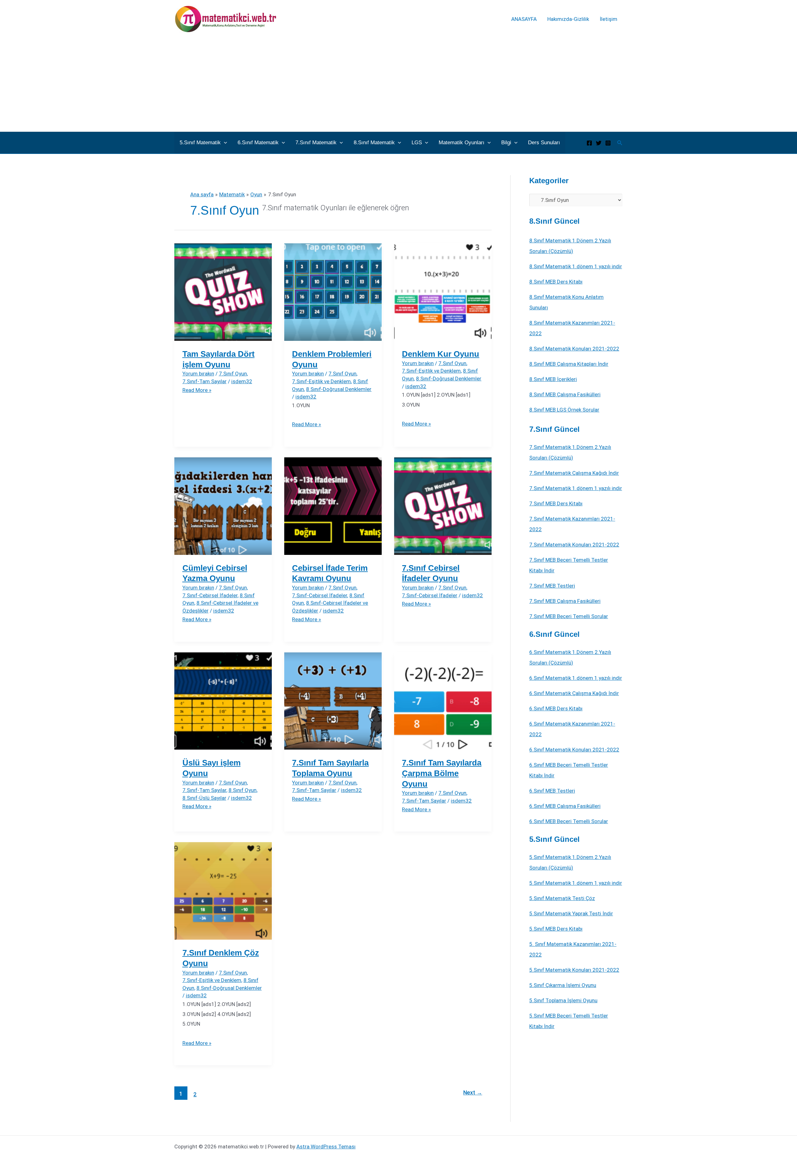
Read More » (196, 390)
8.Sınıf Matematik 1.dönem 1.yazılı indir (575, 266)
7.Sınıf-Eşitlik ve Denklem (321, 381)
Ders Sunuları (544, 142)
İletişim (608, 19)
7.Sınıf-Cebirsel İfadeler (210, 595)
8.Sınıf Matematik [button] (374, 142)
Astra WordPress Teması (326, 1146)
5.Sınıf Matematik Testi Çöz (562, 898)
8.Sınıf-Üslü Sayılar (204, 798)
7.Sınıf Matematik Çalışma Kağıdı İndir (574, 473)
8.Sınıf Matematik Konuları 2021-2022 (574, 349)
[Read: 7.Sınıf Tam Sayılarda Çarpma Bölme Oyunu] (443, 700)
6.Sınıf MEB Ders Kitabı (555, 708)
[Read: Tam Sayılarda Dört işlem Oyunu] (223, 291)
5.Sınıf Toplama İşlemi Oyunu (563, 1000)
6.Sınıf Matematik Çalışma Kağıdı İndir (574, 693)
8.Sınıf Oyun (243, 790)
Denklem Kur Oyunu (440, 354)
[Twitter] (598, 143)
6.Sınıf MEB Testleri (552, 791)
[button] (224, 143)
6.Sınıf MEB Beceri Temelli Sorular (568, 821)
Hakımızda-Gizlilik (568, 19)
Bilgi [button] (506, 142)
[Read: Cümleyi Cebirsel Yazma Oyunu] (223, 506)
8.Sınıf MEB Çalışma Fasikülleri (565, 394)
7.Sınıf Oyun (233, 373)
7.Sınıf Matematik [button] (316, 142)
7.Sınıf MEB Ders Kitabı (555, 503)
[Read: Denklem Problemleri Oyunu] (333, 291)
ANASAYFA (524, 19)
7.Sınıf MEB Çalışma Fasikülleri (565, 601)
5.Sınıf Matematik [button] (200, 142)
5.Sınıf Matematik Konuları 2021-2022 (574, 970)
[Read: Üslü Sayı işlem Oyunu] (223, 700)
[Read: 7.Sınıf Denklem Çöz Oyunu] (223, 890)
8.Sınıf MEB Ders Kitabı (555, 282)
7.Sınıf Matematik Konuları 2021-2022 (574, 544)
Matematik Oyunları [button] (461, 142)
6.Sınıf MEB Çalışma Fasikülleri (565, 806)
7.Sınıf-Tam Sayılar (204, 381)
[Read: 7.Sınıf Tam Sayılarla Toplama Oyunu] (333, 700)
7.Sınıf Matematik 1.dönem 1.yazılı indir (575, 488)
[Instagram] (608, 143)
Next (472, 1092)
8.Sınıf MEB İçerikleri (553, 379)
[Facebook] (589, 143)
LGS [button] (417, 142)
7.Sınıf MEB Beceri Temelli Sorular (568, 616)
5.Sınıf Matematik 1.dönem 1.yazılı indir (575, 883)
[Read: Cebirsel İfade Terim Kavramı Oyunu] (333, 506)
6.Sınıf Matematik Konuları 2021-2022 (574, 749)
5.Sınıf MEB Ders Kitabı (555, 929)
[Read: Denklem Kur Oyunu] (443, 291)
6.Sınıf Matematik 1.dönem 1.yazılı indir (575, 678)
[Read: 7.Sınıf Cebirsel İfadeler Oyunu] (443, 506)
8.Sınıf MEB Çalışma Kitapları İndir (568, 364)
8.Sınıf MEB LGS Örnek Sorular (564, 410)
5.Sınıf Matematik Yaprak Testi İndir (571, 913)
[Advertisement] (398, 84)
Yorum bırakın (198, 373)
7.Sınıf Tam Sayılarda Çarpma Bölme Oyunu (441, 773)
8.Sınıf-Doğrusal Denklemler (338, 389)
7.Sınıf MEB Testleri (552, 586)
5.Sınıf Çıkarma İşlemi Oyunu (562, 985)
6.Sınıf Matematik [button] (258, 142)
